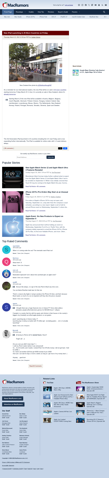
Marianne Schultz (24, 435)
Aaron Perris (22, 450)
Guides (31, 12)
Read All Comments (35, 366)
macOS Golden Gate (78, 17)
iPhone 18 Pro (30, 17)
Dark (41, 468)
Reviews (51, 12)
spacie (15, 303)
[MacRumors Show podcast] (79, 5)
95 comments (41, 186)
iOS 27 (54, 17)
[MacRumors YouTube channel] (96, 5)
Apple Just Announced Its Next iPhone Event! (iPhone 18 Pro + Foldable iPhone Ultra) (63, 396)
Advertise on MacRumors (13, 404)
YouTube (50, 383)
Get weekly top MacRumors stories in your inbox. (35, 153)
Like (22, 253)
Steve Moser (5, 450)
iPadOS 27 (64, 17)
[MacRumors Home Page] (15, 5)
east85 (15, 282)
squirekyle (16, 246)
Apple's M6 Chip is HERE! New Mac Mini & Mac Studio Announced (63, 404)
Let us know (69, 5)
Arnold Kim (5, 414)
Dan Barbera (5, 442)
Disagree (26, 253)
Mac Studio (18, 17)
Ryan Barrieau (23, 442)
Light (38, 468)
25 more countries (60, 90)
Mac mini (7, 17)
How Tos (41, 12)
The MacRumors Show (90, 383)
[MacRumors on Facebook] (86, 5)
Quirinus (16, 258)
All (105, 17)
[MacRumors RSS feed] (102, 5)
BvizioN (15, 330)
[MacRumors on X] (89, 5)
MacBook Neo (94, 17)
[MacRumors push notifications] (99, 5)
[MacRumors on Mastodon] (92, 5)
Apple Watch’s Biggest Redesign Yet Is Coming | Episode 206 (94, 404)
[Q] (6, 265)
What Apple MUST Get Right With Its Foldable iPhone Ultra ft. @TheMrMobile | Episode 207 (97, 396)
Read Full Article (31, 186)
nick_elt (15, 270)
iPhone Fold (43, 17)
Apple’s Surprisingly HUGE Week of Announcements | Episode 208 (95, 389)
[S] (6, 253)
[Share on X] (60, 148)
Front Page (8, 12)
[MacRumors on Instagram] (82, 5)
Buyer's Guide (63, 12)
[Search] (105, 12)
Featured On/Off (7, 468)
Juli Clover (5, 421)
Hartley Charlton (56, 197)
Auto (35, 468)
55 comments (41, 235)
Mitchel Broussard (7, 428)
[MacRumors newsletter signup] (106, 5)
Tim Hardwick (23, 428)
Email (3, 417)
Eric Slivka (22, 414)
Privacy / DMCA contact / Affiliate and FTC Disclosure (16, 462)
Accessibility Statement (8, 465)
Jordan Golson (35, 37)
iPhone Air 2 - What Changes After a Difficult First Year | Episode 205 (96, 412)
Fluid (25, 468)
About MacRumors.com (13, 398)
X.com (7, 417)
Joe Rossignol (56, 172)
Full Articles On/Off (18, 468)
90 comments (9, 148)
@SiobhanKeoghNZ (45, 85)
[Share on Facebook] (65, 148)
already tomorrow (10, 94)
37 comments (41, 211)
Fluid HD (30, 468)
